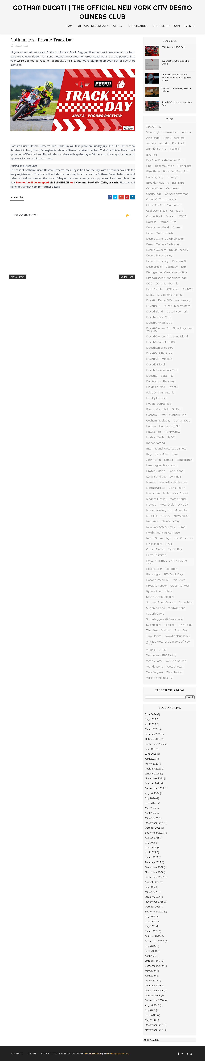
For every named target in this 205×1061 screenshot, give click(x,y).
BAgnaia (151, 154)
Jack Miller (162, 454)
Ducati (150, 300)
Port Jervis (178, 580)
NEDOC (165, 515)
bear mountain (164, 165)
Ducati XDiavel (155, 364)
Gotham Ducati (156, 415)
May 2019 (150, 970)
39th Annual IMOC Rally (174, 47)
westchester (174, 672)
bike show (153, 171)
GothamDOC (182, 420)
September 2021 (154, 911)
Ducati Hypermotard (177, 306)
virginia (151, 649)
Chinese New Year (176, 193)
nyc (168, 538)
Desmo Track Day (157, 261)
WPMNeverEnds (157, 677)
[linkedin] (187, 1054)
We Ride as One (176, 661)
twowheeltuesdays (176, 636)
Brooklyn (172, 177)
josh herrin (153, 459)
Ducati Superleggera (159, 347)
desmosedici (154, 266)
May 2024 (150, 808)
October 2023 (152, 827)
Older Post (127, 276)
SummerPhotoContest (161, 602)
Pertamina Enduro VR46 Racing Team (166, 562)
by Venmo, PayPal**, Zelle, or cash (95, 182)
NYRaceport (154, 543)
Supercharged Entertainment (165, 608)
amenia (151, 143)
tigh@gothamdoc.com (23, 186)
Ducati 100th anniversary (174, 300)
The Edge (185, 624)
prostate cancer (156, 585)
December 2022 (154, 867)
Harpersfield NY (169, 426)
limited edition (155, 471)
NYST (168, 543)
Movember (182, 510)
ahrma (186, 132)
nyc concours (184, 538)
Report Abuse (151, 1039)
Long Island (176, 471)
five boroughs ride (158, 403)
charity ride (154, 193)
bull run (178, 182)
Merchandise (138, 25)
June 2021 (150, 921)
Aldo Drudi (153, 137)
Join (177, 25)
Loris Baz (175, 476)
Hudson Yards (155, 437)
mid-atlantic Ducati (175, 493)
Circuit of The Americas (161, 199)
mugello (151, 515)
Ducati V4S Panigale (159, 358)
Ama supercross (174, 137)
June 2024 (151, 803)
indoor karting (155, 443)
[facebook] (178, 1054)
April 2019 (150, 975)
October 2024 (152, 783)
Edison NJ (167, 375)
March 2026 (151, 729)
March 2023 (151, 857)
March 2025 (151, 763)
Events (189, 25)
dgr (183, 266)
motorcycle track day (174, 504)
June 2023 (150, 847)
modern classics (156, 499)
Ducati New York (177, 311)
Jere (175, 454)
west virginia (154, 672)
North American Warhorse (163, 532)
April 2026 (150, 724)
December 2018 (154, 990)
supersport (153, 624)
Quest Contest (179, 585)
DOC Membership (167, 283)
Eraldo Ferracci (155, 387)
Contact (17, 1053)
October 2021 (152, 906)
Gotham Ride (177, 415)
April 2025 (150, 758)
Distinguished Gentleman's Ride (166, 272)
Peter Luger (154, 568)
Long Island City (156, 476)
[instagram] (191, 1054)
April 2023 (150, 852)
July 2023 (150, 842)
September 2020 (154, 941)
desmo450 (179, 261)
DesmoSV (171, 266)
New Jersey (181, 515)
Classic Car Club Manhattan (163, 205)
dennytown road (157, 227)
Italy (149, 454)
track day (181, 630)
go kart (177, 409)
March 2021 (151, 931)
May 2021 (150, 926)
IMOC (171, 437)
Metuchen (153, 493)
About (32, 1053)
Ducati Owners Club (159, 322)
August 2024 (152, 793)
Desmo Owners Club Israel (163, 244)
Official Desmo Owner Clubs (100, 25)
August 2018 (152, 1005)
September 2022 (154, 877)
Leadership (161, 25)
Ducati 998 (153, 306)
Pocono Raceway (157, 580)
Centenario (173, 188)
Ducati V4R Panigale (159, 353)
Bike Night (184, 165)
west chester (175, 666)
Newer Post (17, 276)
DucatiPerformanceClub (162, 370)
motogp (151, 504)
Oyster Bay (175, 549)
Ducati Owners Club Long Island (167, 336)
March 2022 (151, 892)
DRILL (150, 294)
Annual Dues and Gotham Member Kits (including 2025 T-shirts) (177, 77)
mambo (151, 482)
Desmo (176, 227)
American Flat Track (172, 143)
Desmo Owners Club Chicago (165, 238)
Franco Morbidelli (157, 409)
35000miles (153, 126)
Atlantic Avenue (156, 149)
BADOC (175, 149)
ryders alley (154, 591)
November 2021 (154, 901)
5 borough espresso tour (162, 132)
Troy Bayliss (153, 636)
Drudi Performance (169, 294)
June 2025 (150, 753)
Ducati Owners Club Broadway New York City (169, 329)
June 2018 (150, 1015)
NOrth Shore (154, 538)
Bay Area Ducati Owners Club (165, 160)
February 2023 (153, 862)
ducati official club (158, 317)
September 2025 (154, 744)
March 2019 (151, 980)
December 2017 (154, 1025)
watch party (154, 661)
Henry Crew (172, 431)
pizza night (153, 574)
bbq (149, 165)
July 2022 (150, 887)
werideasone (154, 666)
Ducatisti (151, 375)
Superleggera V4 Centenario (164, 619)
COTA (182, 216)
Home (70, 25)
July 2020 (150, 946)
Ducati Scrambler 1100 (160, 342)
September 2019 (154, 965)
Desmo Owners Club (159, 233)
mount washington (158, 510)
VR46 (162, 649)
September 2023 (154, 832)
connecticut (154, 216)
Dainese (151, 221)
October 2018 (152, 995)
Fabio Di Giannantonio (160, 392)
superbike (186, 602)
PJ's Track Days (173, 574)
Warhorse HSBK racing (161, 655)
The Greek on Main (158, 630)
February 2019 (153, 985)
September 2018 (154, 1000)
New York (152, 521)
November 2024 (154, 778)
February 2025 (153, 768)
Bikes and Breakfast (176, 171)
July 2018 (150, 1010)
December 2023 (154, 823)
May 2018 (150, 1020)
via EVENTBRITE (60, 182)
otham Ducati (155, 549)
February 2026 (153, 734)
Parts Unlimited (156, 555)
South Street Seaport (160, 596)
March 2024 (151, 818)
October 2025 (152, 739)
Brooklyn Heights (157, 182)
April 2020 (150, 956)
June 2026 (150, 714)
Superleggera (155, 613)
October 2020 (153, 936)
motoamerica (178, 499)
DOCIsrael (172, 289)
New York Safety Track (160, 527)
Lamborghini (184, 459)
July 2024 (150, 798)
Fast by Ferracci (156, 398)
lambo (168, 459)
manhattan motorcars (173, 482)
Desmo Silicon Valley (159, 255)
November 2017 (154, 1030)
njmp (181, 527)
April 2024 (150, 813)
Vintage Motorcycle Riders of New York (168, 643)
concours (176, 210)
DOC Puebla (154, 289)
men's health (176, 487)
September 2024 (154, 788)
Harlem (151, 426)
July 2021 (150, 916)
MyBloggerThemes (118, 1053)
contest (171, 216)
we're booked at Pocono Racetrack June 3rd (46, 60)
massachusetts (155, 487)
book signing (154, 177)
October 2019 (152, 961)
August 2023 (152, 837)
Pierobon (171, 568)
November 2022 (154, 872)
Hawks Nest (153, 431)
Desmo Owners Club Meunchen (167, 249)
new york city (171, 521)
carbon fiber (154, 188)
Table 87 (170, 624)
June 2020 (151, 951)
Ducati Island (154, 311)
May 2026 (150, 719)
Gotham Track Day (158, 420)
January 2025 (152, 773)
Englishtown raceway (160, 381)
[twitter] (182, 1054)
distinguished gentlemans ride (166, 277)
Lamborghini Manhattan (161, 465)
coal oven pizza (156, 210)
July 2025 (150, 749)
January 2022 (152, 896)
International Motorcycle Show (166, 448)
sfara (169, 591)
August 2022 (152, 882)
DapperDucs (168, 221)
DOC (149, 283)
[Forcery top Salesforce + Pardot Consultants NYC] (194, 1052)
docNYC (187, 289)
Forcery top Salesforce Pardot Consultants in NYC (77, 1053)
